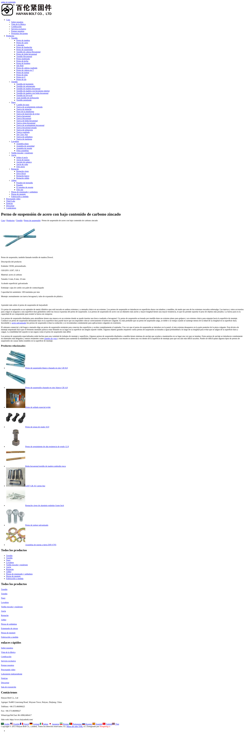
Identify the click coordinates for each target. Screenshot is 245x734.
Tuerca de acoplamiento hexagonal (30, 125)
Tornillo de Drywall (24, 95)
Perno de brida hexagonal (26, 54)
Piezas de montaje (18, 194)
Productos (10, 36)
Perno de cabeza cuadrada (26, 68)
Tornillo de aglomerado (25, 86)
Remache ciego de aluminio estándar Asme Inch (44, 505)
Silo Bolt (19, 66)
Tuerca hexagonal (23, 116)
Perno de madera (23, 40)
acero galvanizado (19, 323)
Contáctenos (11, 208)
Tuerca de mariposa (24, 139)
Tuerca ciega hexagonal (25, 123)
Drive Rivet (21, 173)
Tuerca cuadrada (23, 132)
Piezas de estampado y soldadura (24, 192)
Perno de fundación (24, 47)
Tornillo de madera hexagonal (28, 89)
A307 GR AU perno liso (35, 486)
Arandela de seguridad (25, 146)
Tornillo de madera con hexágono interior (33, 91)
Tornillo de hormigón (24, 84)
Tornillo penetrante (24, 100)
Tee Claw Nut (22, 134)
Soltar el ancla (22, 157)
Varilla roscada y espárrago (22, 153)
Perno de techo (22, 61)
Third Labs (10, 201)
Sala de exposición (8, 687)
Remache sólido (22, 178)
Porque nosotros (17, 31)
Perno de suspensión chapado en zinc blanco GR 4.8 (46, 388)
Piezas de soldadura (9, 624)
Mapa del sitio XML (75, 726)
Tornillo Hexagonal (24, 56)
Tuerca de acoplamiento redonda (29, 107)
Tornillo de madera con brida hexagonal (32, 93)
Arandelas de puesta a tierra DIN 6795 (40, 545)
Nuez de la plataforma (25, 111)
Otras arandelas (22, 151)
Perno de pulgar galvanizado (36, 525)
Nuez (13, 102)
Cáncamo (20, 45)
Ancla (13, 155)
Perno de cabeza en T (25, 70)
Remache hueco (22, 176)
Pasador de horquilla (24, 183)
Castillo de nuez (22, 105)
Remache (15, 169)
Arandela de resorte (24, 148)
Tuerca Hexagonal (23, 118)
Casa (8, 20)
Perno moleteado (23, 59)
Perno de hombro (23, 63)
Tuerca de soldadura (24, 137)
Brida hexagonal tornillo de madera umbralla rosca (45, 466)
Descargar (10, 206)
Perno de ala (21, 79)
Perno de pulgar (22, 72)
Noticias (9, 203)
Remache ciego (22, 171)
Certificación (16, 27)
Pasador (19, 185)
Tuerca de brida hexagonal (27, 121)
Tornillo (14, 38)
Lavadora (15, 141)
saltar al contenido (8, 2)
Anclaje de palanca (24, 162)
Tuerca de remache (24, 109)
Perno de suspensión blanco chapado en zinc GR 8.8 (46, 368)
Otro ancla (20, 167)
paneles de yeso (50, 338)
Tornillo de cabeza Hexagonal (28, 52)
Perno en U (21, 77)
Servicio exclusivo (18, 29)
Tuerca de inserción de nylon (28, 114)
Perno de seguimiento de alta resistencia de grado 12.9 (47, 446)
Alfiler (13, 180)
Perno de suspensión (24, 49)
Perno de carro (22, 43)
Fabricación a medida (19, 196)
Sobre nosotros (17, 22)
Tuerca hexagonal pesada (26, 128)
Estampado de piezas (9, 628)
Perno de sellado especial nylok (38, 407)
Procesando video (13, 199)
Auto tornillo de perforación (27, 98)
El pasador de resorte (24, 187)
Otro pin (19, 190)
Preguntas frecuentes (19, 33)
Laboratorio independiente (11, 674)
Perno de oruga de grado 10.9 (37, 427)
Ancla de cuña (22, 164)
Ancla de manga (22, 160)
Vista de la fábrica (18, 24)
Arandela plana (22, 144)
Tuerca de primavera (24, 130)
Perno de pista (22, 75)
